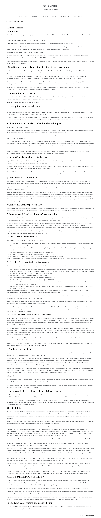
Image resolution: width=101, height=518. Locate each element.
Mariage (54, 16)
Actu (20, 16)
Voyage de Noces (77, 16)
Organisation (64, 16)
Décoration (45, 16)
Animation (35, 16)
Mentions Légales (90, 515)
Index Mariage (50, 5)
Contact (81, 515)
